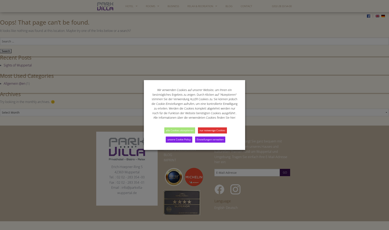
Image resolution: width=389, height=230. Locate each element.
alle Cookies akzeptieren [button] (179, 130)
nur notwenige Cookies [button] (212, 130)
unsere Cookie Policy (179, 139)
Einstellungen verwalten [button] (210, 139)
